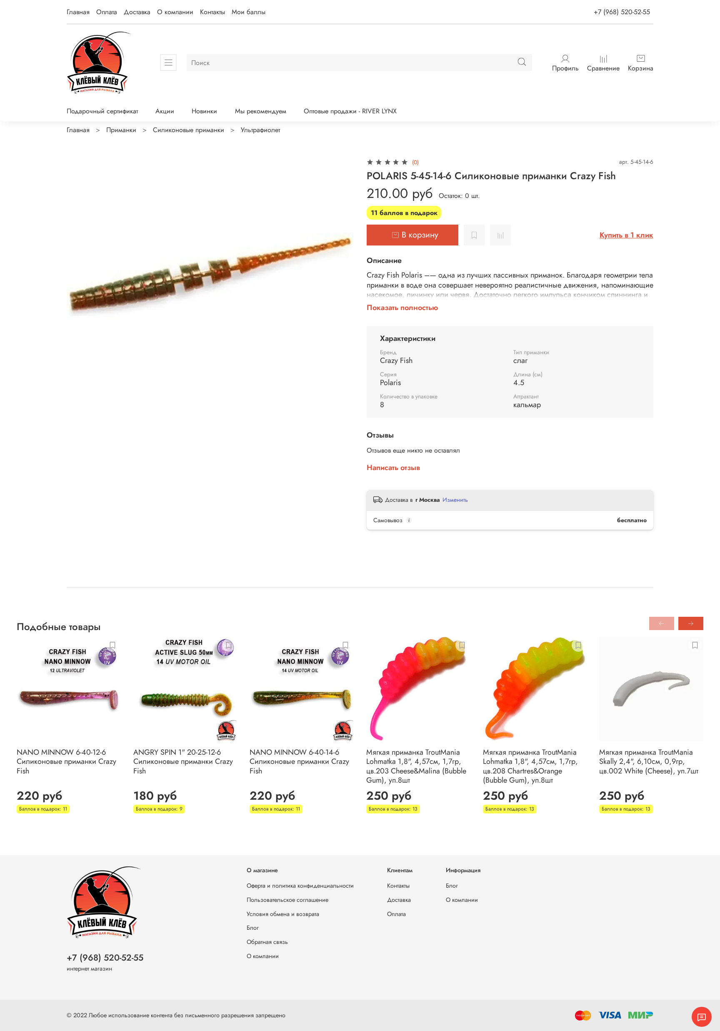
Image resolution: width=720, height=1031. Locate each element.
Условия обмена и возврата (283, 914)
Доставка (137, 12)
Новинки (204, 111)
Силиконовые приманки (188, 130)
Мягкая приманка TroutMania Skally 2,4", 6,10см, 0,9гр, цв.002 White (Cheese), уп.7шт (648, 761)
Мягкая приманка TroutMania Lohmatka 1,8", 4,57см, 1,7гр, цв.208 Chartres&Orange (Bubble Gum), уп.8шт (530, 766)
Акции (164, 111)
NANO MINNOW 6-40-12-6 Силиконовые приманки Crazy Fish (66, 761)
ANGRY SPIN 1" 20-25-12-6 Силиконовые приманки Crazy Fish (183, 761)
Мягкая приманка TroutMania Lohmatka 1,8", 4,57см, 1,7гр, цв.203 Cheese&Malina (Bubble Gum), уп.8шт (416, 766)
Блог (253, 927)
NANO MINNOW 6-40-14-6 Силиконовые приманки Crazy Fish (299, 761)
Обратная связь (267, 942)
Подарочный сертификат (102, 111)
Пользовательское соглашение (287, 900)
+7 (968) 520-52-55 (622, 12)
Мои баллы (248, 12)
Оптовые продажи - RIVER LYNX (350, 111)
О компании (175, 12)
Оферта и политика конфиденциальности (300, 885)
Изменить (455, 499)
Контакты (212, 12)
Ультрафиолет (260, 130)
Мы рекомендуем (260, 111)
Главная (78, 12)
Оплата (106, 12)
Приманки (121, 130)
